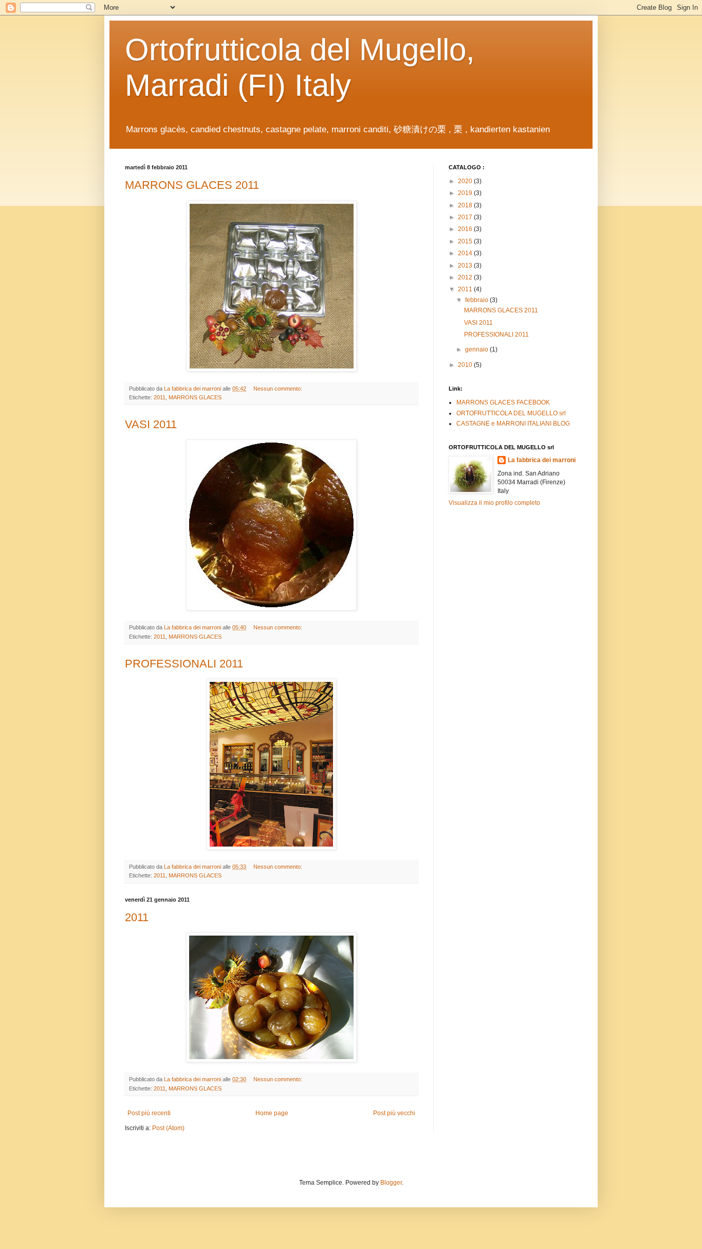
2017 (466, 217)
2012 (466, 277)
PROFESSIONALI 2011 (184, 663)
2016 (466, 229)
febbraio (477, 300)
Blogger (391, 1182)
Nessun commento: (278, 388)
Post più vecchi (394, 1113)
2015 (466, 241)
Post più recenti (149, 1113)
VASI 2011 (151, 424)
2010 (466, 364)
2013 (466, 265)
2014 (466, 253)
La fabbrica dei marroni (542, 460)
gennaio (477, 349)
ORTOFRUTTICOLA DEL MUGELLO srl (511, 413)
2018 (466, 205)
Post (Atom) (168, 1128)
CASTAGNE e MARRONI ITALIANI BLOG (513, 423)
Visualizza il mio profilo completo (494, 502)
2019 (466, 193)
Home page (271, 1113)
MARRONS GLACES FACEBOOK (503, 402)
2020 (466, 181)
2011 (159, 397)
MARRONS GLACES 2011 (192, 185)
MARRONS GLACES (195, 397)
